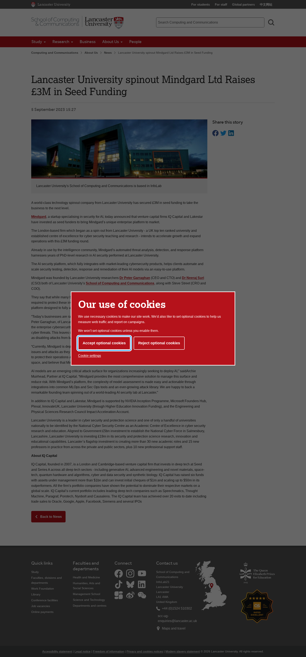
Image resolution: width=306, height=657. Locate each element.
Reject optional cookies (159, 343)
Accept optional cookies (104, 343)
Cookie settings (89, 355)
